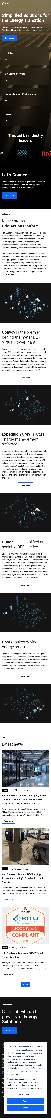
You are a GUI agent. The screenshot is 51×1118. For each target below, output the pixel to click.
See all (25, 985)
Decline (25, 1108)
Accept (25, 1101)
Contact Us (9, 38)
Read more (25, 378)
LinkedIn (3, 1072)
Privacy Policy (12, 1074)
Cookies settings (25, 1094)
